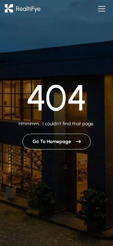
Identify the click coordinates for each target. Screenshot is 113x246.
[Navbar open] (101, 8)
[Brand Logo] (23, 8)
